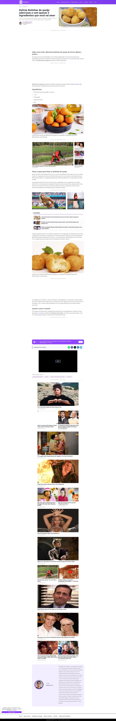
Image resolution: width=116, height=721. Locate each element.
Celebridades (74, 2)
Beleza (91, 2)
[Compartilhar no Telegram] (81, 347)
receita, (77, 84)
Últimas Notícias (65, 2)
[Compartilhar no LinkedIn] (78, 347)
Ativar (81, 341)
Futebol (86, 2)
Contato (55, 716)
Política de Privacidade (64, 716)
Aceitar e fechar (11, 712)
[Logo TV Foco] (24, 2)
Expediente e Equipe (37, 716)
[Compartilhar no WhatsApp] (69, 347)
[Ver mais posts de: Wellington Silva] (20, 23)
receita (73, 58)
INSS (95, 2)
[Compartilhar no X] (75, 347)
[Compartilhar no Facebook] (72, 347)
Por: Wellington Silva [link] (27, 22)
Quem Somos (27, 716)
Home (57, 2)
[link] (39, 684)
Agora (81, 2)
